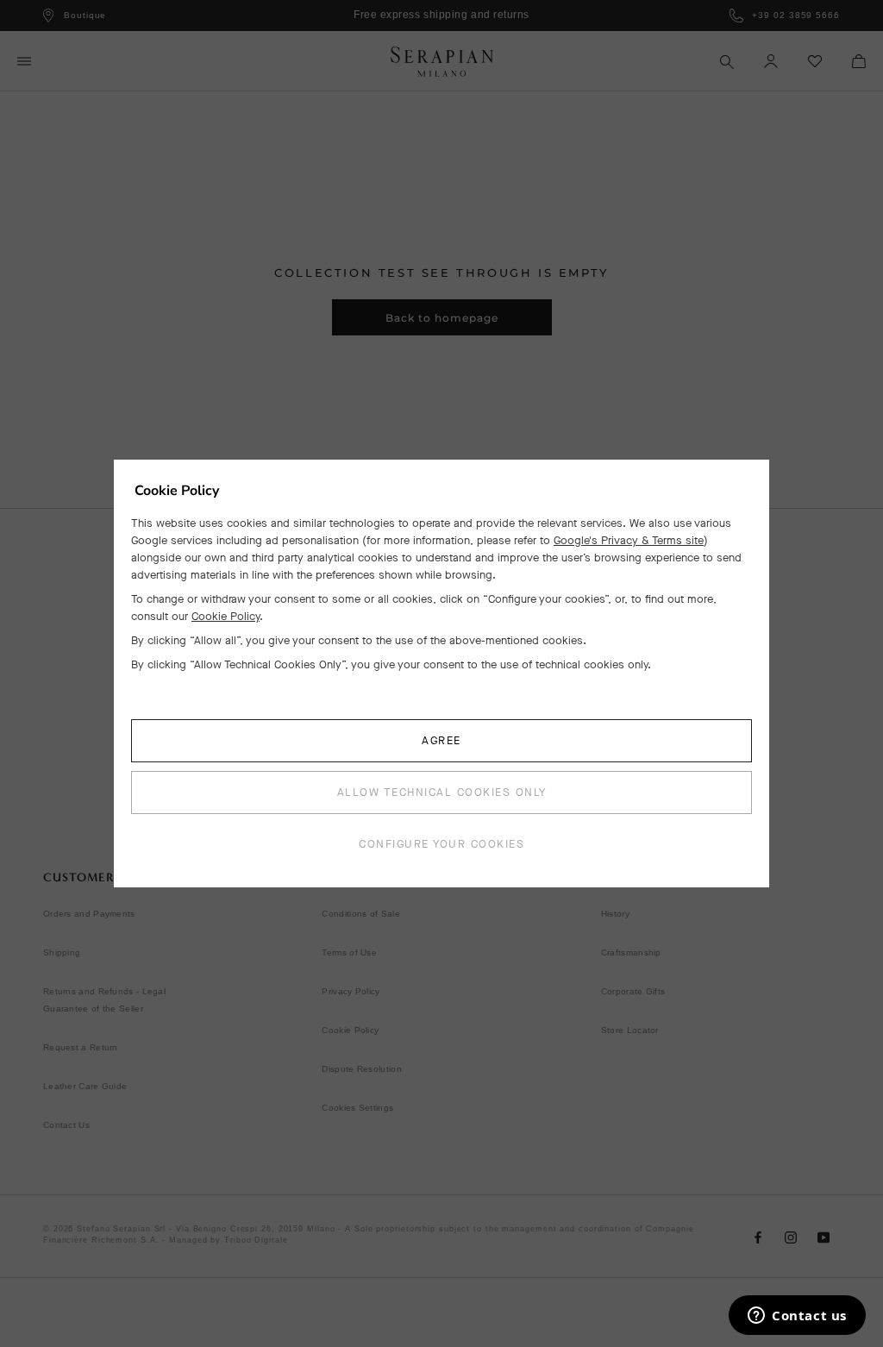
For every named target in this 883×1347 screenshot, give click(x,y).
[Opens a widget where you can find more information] (797, 1316)
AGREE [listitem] (441, 740)
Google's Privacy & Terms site (629, 540)
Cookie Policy (225, 616)
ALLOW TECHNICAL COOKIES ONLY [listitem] (442, 792)
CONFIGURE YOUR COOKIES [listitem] (441, 843)
